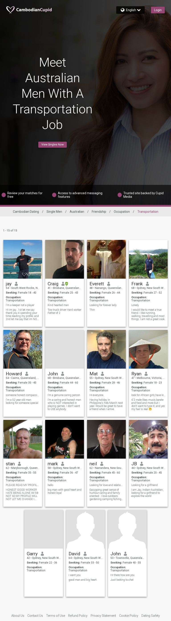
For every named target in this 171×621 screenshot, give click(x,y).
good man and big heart (83, 579)
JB (134, 463)
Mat (94, 373)
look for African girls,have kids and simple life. (148, 395)
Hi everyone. (97, 395)
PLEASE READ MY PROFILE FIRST (23, 485)
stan (10, 463)
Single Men (54, 211)
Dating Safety (150, 615)
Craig (53, 283)
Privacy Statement (103, 615)
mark (53, 463)
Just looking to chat (122, 579)
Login (158, 10)
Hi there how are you (122, 575)
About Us (17, 615)
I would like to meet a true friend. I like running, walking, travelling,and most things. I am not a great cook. (148, 314)
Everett (97, 283)
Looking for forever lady (103, 305)
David (74, 553)
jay (9, 283)
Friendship (99, 211)
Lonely (135, 305)
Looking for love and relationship (107, 485)
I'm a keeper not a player (20, 305)
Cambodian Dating (26, 211)
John (53, 373)
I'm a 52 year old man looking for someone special (22, 401)
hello (50, 485)
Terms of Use (55, 615)
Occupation (122, 211)
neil (93, 463)
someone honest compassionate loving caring (23, 395)
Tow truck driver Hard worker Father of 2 (64, 311)
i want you (75, 575)
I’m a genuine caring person (64, 395)
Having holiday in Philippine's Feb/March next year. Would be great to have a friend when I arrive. (106, 404)
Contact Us (35, 615)
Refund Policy (78, 615)
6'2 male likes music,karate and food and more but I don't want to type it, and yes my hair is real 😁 (148, 404)
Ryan (136, 373)
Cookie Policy (128, 615)
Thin (92, 309)
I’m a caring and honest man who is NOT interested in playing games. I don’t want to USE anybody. (64, 404)
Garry (32, 553)
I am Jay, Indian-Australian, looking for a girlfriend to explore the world (147, 493)
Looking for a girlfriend (144, 485)
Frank (137, 283)
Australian (77, 211)
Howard (14, 373)
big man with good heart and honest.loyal (64, 491)
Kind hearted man (58, 305)
